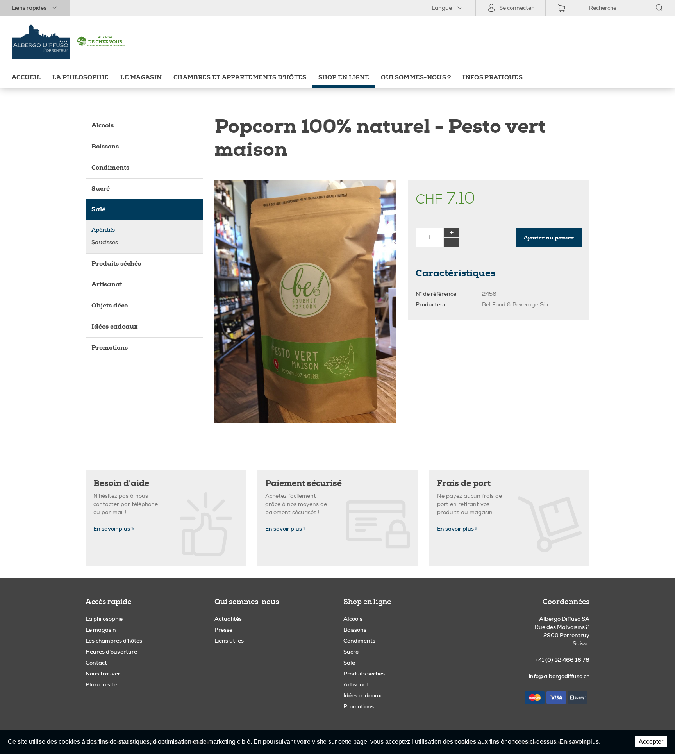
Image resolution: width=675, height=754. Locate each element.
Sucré (100, 188)
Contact (96, 662)
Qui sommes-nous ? (416, 77)
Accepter (651, 741)
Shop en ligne (344, 77)
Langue (442, 7)
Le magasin (141, 77)
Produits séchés (116, 263)
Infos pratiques (492, 77)
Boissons (105, 146)
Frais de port (464, 483)
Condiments (110, 167)
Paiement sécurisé (303, 483)
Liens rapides (29, 7)
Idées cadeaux (114, 326)
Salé (98, 209)
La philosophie (80, 77)
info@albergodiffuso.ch (559, 676)
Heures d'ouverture (111, 651)
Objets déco (109, 305)
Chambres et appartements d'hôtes (239, 77)
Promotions (109, 347)
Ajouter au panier (548, 237)
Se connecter (516, 7)
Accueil (26, 77)
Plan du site (101, 684)
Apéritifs (103, 230)
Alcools (102, 125)
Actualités (228, 618)
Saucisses (104, 242)
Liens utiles (229, 640)
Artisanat (106, 284)
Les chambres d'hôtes (114, 640)
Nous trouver (103, 673)
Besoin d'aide (121, 483)
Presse (223, 629)
